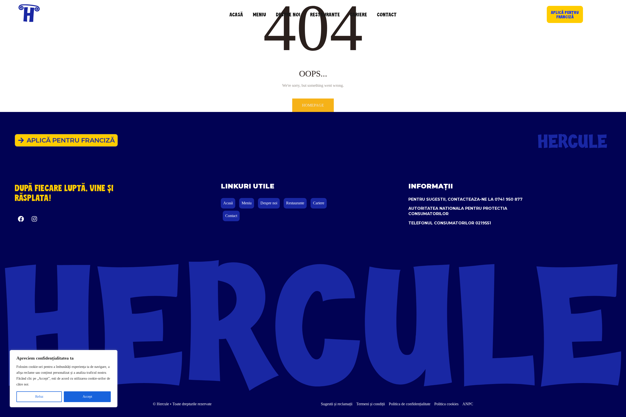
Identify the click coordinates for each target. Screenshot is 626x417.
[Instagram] (34, 219)
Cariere (358, 14)
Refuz (39, 396)
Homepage (313, 105)
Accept (87, 396)
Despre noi (288, 14)
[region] (63, 378)
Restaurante (325, 14)
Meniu (259, 14)
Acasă (236, 14)
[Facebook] (21, 219)
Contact (387, 14)
